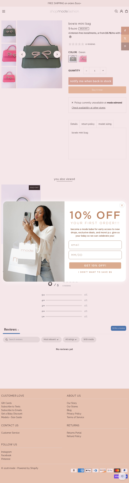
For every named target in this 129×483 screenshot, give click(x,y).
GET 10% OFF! (95, 265)
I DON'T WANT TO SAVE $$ (95, 272)
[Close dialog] (122, 205)
